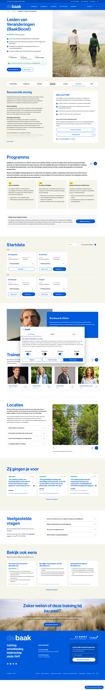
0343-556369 (75, 1)
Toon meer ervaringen (52, 499)
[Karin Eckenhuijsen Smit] (88, 378)
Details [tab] (52, 334)
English (93, 1)
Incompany (44, 6)
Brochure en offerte (75, 129)
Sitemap (89, 673)
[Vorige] (91, 163)
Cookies (37, 673)
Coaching (53, 6)
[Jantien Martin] (65, 378)
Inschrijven (59, 269)
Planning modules (14, 263)
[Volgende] (95, 163)
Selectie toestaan (52, 359)
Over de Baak (63, 6)
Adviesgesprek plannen (51, 624)
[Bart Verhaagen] (18, 378)
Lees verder (10, 141)
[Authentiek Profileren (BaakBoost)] (83, 573)
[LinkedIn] (7, 664)
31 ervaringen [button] (22, 34)
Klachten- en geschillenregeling (70, 673)
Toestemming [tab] (31, 334)
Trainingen (34, 6)
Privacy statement (45, 673)
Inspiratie (73, 6)
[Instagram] (10, 664)
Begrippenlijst (82, 673)
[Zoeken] (96, 6)
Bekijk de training (84, 221)
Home (8, 11)
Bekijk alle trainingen (52, 589)
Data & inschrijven (13, 69)
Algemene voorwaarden (56, 673)
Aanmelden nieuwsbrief (83, 659)
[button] (13, 84)
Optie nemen (27, 69)
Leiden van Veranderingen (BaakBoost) (19, 493)
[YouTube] (16, 664)
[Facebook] (13, 664)
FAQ (97, 673)
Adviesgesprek (76, 134)
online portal (85, 1)
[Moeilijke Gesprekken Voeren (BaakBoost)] (52, 573)
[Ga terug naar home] (14, 6)
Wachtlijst (20, 269)
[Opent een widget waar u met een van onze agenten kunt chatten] (94, 687)
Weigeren (32, 359)
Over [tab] (74, 334)
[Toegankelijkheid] (97, 1)
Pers (93, 673)
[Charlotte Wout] (41, 378)
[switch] (44, 354)
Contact (89, 6)
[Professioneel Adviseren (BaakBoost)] (21, 573)
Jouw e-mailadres (78, 655)
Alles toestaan (73, 359)
